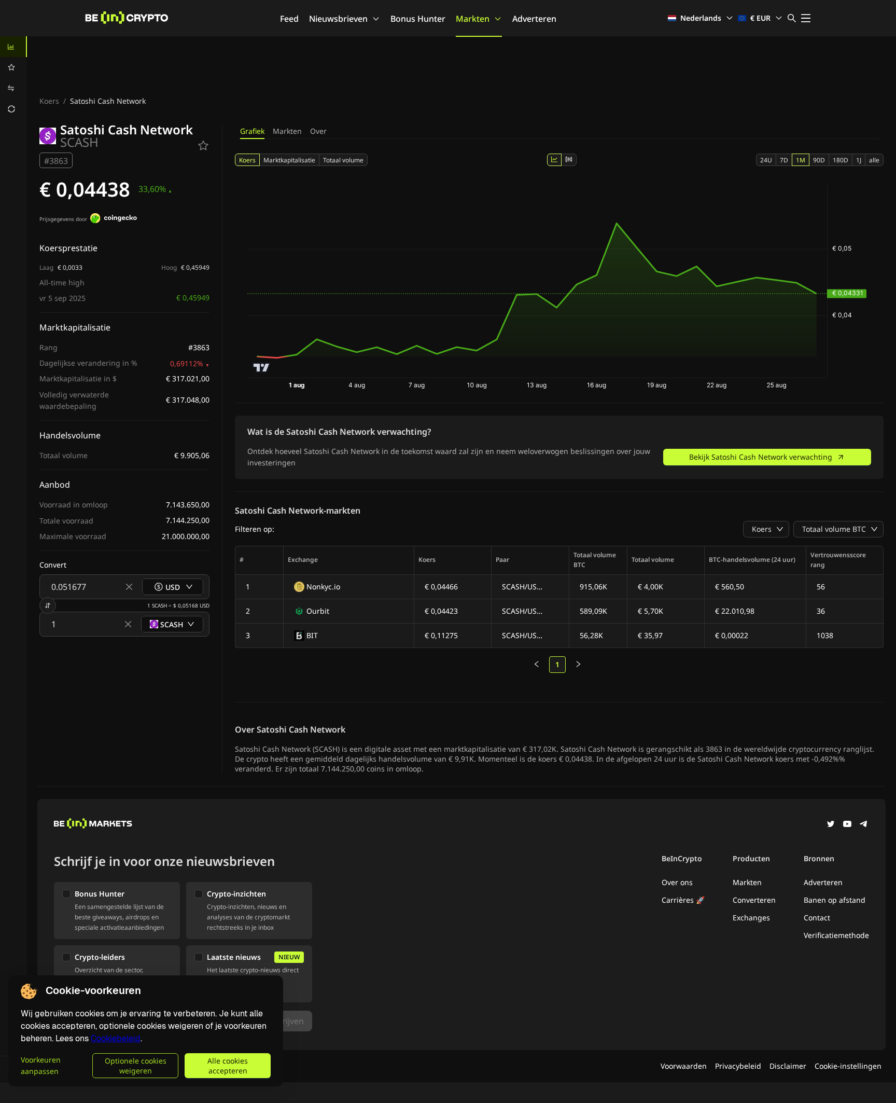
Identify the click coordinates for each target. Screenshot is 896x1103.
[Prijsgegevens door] (113, 219)
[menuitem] (13, 46)
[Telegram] (864, 825)
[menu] (13, 77)
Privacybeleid (738, 1066)
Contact (817, 917)
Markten (472, 18)
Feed (289, 18)
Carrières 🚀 (683, 900)
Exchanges (751, 917)
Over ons (677, 882)
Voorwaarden (684, 1066)
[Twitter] (830, 825)
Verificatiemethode (836, 935)
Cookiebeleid (116, 1038)
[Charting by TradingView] (262, 368)
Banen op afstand (834, 900)
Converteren (754, 900)
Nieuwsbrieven (338, 18)
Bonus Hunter (417, 18)
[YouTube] (847, 825)
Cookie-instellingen (848, 1066)
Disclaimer (787, 1066)
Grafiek (252, 131)
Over (318, 131)
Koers (49, 101)
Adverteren (534, 18)
